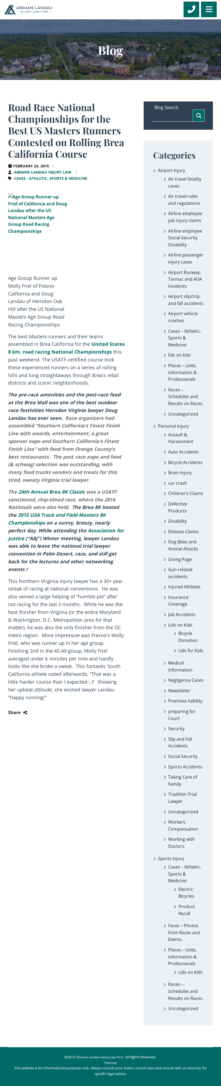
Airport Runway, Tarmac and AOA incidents (185, 279)
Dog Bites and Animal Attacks (183, 545)
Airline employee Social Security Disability (185, 238)
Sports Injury (171, 859)
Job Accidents (181, 614)
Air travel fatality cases (184, 182)
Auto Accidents (183, 452)
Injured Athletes (184, 587)
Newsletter (179, 691)
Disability (177, 521)
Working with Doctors (181, 842)
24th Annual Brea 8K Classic (51, 491)
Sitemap (110, 1062)
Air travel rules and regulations (184, 199)
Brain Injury (180, 473)
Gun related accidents (180, 573)
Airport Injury (171, 170)
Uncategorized (183, 414)
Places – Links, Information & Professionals (182, 372)
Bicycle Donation (188, 636)
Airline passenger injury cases (185, 258)
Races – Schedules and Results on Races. (185, 396)
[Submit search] (199, 116)
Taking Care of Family (182, 780)
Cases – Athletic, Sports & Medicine (184, 338)
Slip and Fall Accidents (180, 742)
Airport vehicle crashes (183, 317)
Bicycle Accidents (185, 462)
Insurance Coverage (178, 600)
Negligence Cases (185, 680)
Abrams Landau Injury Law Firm (99, 1057)
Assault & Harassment (180, 438)
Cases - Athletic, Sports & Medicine (50, 178)
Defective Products (177, 507)
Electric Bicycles (186, 892)
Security (176, 729)
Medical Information (180, 666)
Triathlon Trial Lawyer (182, 797)
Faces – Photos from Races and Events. (184, 932)
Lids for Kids (190, 650)
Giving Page (180, 559)
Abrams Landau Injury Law (42, 172)
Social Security (183, 756)
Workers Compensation (183, 825)
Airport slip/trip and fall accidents (185, 299)
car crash (177, 483)
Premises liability (185, 701)
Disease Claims (183, 532)
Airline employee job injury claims (185, 216)
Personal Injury (173, 426)
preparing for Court (181, 714)
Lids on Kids (180, 625)
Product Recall (186, 910)
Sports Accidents (185, 767)
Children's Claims (185, 493)
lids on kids (179, 355)
